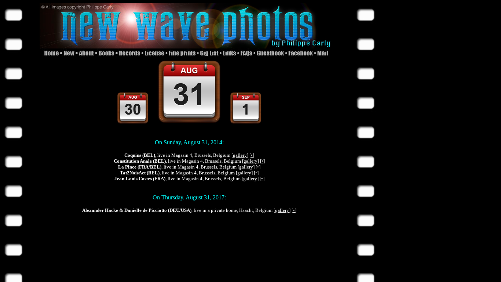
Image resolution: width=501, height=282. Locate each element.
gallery (240, 155)
